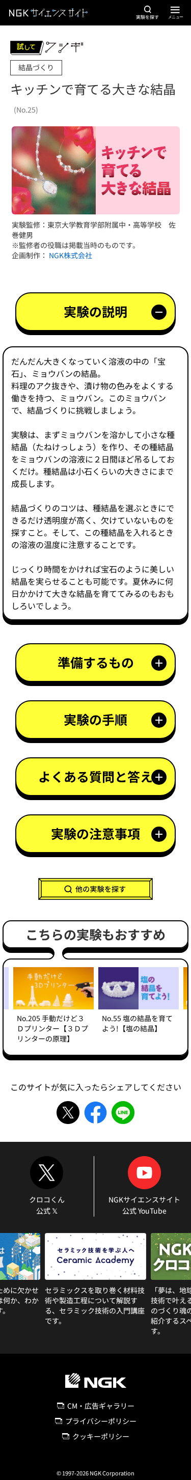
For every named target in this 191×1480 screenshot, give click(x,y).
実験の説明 (95, 311)
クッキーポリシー (100, 1436)
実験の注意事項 (95, 833)
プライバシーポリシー (101, 1421)
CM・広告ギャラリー (100, 1406)
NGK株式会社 (70, 255)
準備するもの (96, 662)
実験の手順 (95, 719)
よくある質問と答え (95, 776)
